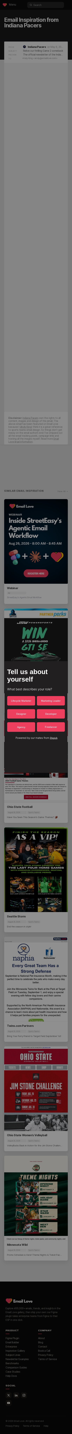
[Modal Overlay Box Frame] (36, 717)
